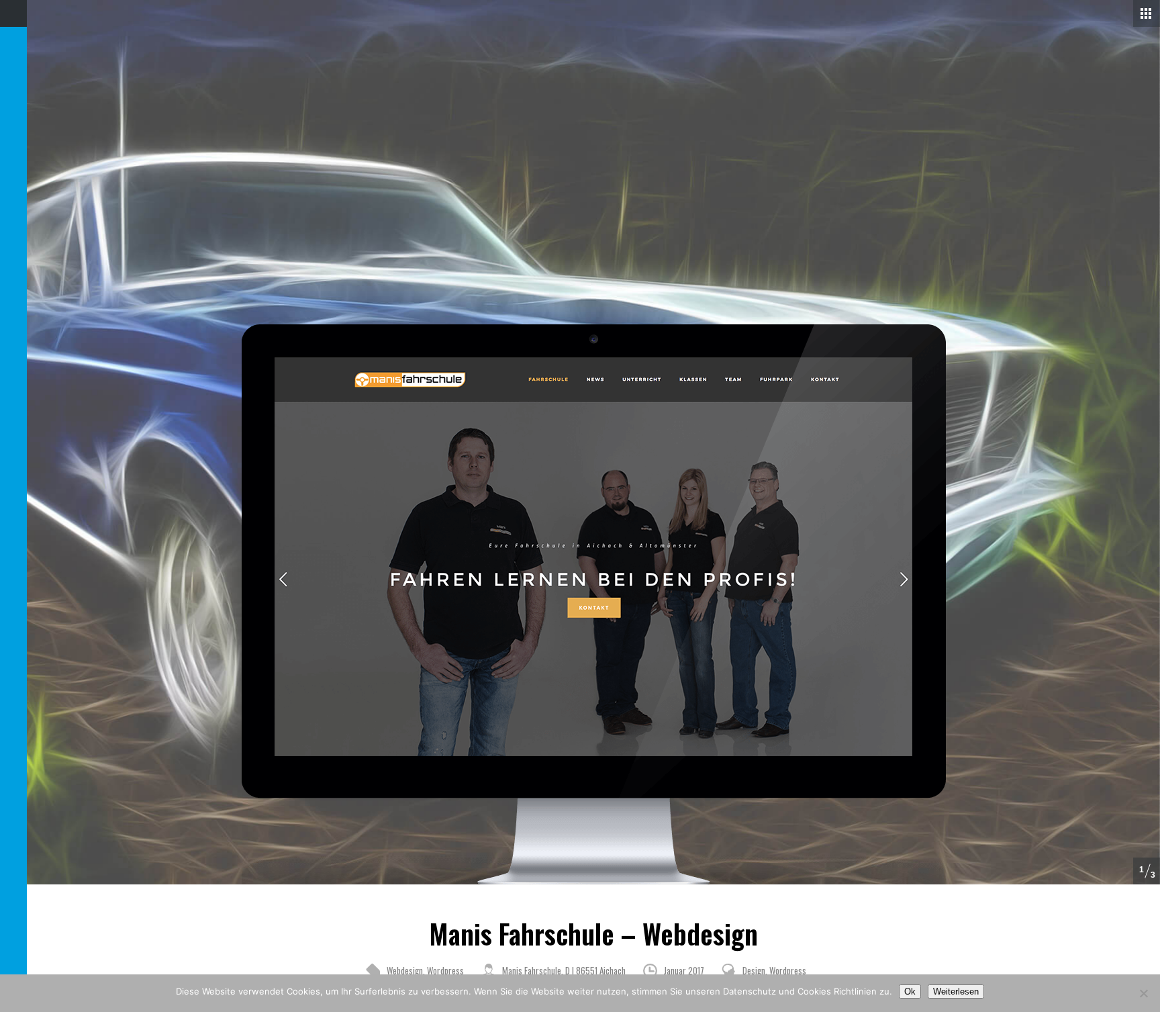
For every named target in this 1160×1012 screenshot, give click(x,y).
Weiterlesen (956, 991)
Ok (910, 991)
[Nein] (1143, 993)
